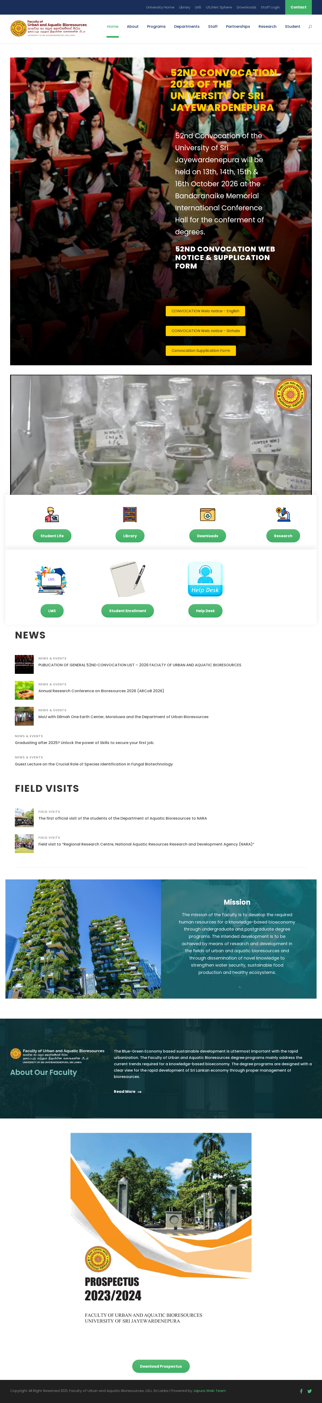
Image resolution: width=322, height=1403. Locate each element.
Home (112, 26)
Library (184, 7)
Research (268, 26)
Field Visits (49, 811)
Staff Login (270, 7)
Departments (187, 26)
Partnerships (238, 26)
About (133, 26)
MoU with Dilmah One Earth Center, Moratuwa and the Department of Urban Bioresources (123, 717)
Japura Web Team (209, 1390)
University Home (160, 7)
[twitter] (309, 1391)
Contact (298, 7)
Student (292, 26)
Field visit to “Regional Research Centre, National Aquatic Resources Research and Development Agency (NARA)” (146, 844)
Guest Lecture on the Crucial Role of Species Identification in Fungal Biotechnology (94, 764)
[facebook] (301, 1391)
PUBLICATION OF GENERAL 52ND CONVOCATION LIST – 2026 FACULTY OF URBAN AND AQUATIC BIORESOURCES (139, 665)
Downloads (246, 7)
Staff (213, 26)
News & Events (52, 658)
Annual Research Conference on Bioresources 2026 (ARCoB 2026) (101, 691)
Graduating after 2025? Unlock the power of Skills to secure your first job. (84, 742)
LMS (198, 7)
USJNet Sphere (219, 7)
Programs (156, 26)
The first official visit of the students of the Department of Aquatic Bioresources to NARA (122, 818)
